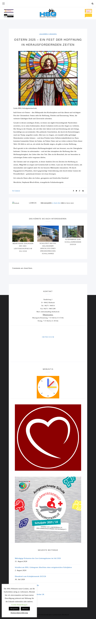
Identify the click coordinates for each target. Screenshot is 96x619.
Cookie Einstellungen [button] (19, 605)
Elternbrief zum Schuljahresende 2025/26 (73, 242)
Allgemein (44, 34)
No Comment (16, 191)
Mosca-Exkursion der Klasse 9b (27, 585)
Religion (53, 34)
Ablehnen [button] (25, 609)
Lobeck (33, 203)
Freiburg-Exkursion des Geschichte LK (29, 594)
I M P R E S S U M (48, 337)
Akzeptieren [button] (14, 609)
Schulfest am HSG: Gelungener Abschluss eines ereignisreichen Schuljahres (48, 248)
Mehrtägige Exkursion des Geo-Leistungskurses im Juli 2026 (38, 558)
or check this (51, 203)
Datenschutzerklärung (19, 613)
